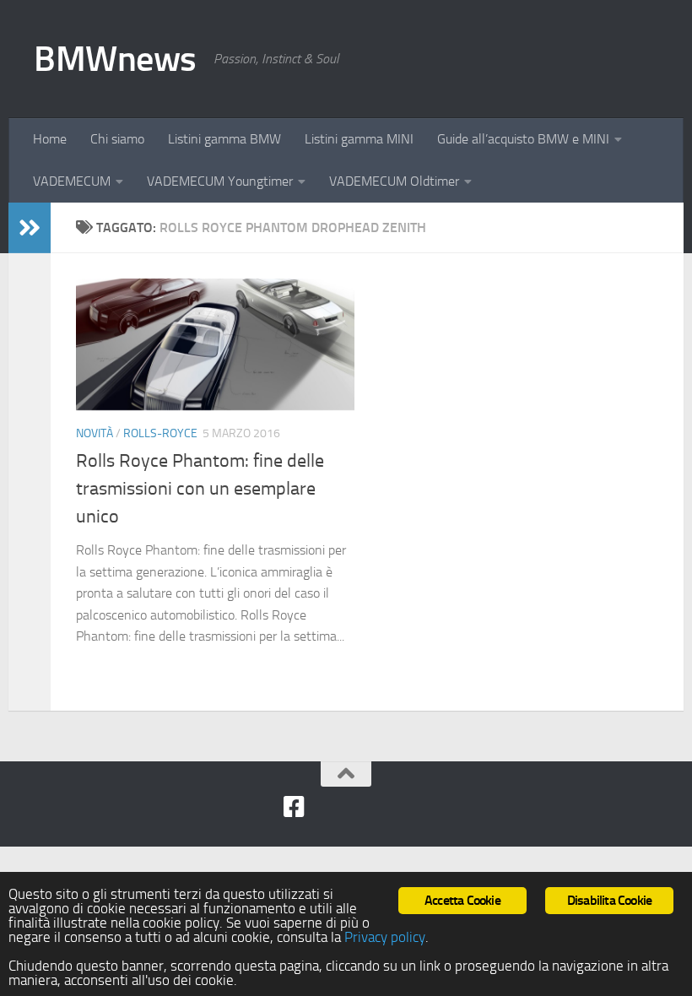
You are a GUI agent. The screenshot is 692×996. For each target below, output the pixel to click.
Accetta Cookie (462, 900)
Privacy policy (384, 936)
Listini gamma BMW (224, 139)
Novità (94, 433)
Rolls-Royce (160, 433)
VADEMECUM (72, 181)
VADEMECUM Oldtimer (394, 181)
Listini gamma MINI (359, 139)
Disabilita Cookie (609, 900)
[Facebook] (293, 807)
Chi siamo (117, 139)
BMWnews (115, 59)
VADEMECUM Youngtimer (220, 181)
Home (50, 139)
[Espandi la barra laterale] (29, 228)
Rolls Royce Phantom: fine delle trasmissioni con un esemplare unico (200, 489)
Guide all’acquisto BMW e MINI (523, 139)
